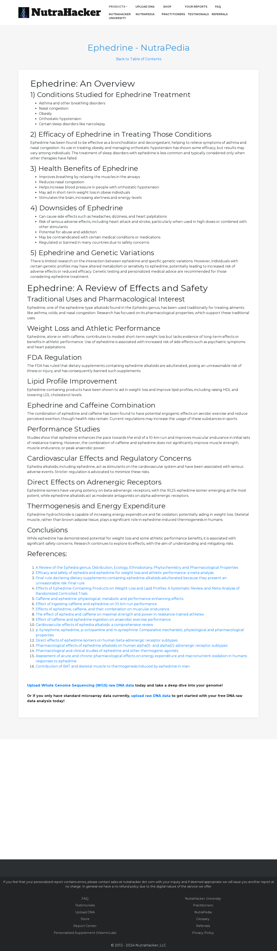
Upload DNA (145, 6)
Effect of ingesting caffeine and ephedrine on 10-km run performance (96, 604)
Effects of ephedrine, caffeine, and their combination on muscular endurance (102, 609)
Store (85, 919)
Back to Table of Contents (138, 59)
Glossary (202, 919)
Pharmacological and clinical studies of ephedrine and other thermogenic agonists (107, 651)
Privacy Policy (203, 933)
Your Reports (196, 6)
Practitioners (167, 14)
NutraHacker (66, 12)
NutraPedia (145, 14)
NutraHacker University (120, 16)
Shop (167, 6)
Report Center (85, 926)
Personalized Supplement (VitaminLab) (85, 933)
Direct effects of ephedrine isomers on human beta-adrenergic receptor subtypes (106, 640)
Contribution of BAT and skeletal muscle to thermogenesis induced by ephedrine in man (113, 666)
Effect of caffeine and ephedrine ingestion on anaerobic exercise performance (103, 619)
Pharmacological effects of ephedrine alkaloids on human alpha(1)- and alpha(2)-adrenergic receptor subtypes (131, 645)
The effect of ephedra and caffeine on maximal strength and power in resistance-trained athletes (120, 614)
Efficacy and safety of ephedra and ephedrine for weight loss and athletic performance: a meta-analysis (125, 573)
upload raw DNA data (151, 696)
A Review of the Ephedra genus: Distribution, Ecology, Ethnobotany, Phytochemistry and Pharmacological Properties (137, 567)
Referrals (220, 14)
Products (117, 6)
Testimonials (198, 14)
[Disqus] (138, 798)
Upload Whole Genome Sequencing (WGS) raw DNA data (80, 685)
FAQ (218, 6)
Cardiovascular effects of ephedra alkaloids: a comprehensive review (94, 625)
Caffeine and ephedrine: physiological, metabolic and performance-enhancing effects (109, 599)
